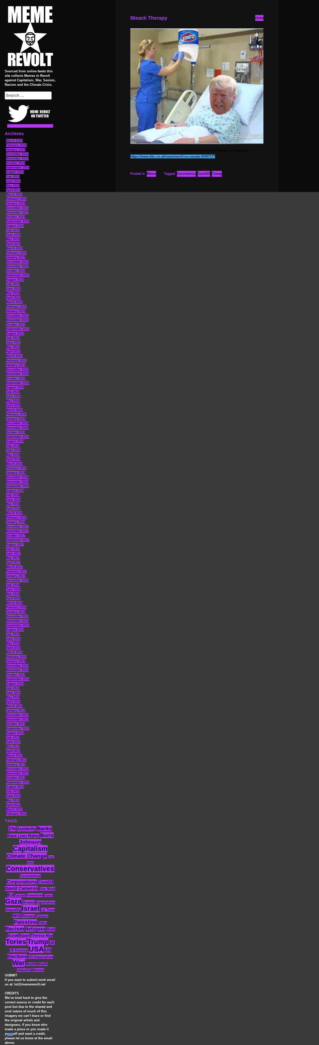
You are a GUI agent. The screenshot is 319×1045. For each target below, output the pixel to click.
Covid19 (46, 882)
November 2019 (17, 428)
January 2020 (15, 419)
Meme (151, 174)
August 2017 (15, 544)
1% (12, 828)
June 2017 (13, 553)
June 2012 (13, 796)
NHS (16, 916)
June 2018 (13, 499)
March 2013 (14, 755)
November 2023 (17, 212)
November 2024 (17, 158)
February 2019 (16, 468)
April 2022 (13, 297)
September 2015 (17, 625)
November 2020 (17, 374)
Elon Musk (47, 889)
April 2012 (13, 805)
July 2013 (13, 737)
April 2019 (13, 459)
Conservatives (30, 868)
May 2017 (13, 558)
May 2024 (13, 185)
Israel (31, 908)
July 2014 (13, 688)
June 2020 (13, 396)
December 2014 (17, 665)
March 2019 (14, 464)
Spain (25, 935)
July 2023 (13, 230)
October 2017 (15, 535)
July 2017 (13, 549)
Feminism (34, 895)
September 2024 (17, 167)
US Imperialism (40, 957)
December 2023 (17, 208)
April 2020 (13, 405)
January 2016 (15, 612)
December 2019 (17, 423)
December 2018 (17, 477)
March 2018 (14, 513)
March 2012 (14, 809)
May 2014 (13, 697)
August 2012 (15, 787)
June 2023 (13, 235)
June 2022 (13, 288)
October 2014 (15, 674)
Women (38, 970)
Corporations (22, 881)
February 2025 (16, 145)
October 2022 (15, 271)
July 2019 (13, 446)
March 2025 (14, 140)
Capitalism (30, 849)
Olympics (42, 916)
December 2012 (17, 769)
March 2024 (14, 194)
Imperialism (45, 902)
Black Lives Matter (23, 836)
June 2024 (13, 181)
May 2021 (13, 347)
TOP (10, 1034)
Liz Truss (48, 910)
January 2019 (15, 473)
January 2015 (15, 661)
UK (52, 943)
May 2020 (13, 401)
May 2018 (13, 504)
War (18, 963)
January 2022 (15, 311)
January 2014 (15, 710)
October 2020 (15, 378)
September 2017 (17, 540)
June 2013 (13, 742)
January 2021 (15, 365)
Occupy (28, 916)
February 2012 (16, 814)
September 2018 (17, 486)
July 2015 (13, 634)
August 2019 (15, 441)
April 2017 (13, 562)
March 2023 (14, 248)
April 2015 (13, 648)
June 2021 (13, 342)
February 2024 (16, 199)
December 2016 (17, 580)
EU (10, 895)
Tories (16, 942)
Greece (28, 902)
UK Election (18, 950)
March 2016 (14, 603)
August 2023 (15, 226)
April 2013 (13, 751)
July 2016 (13, 585)
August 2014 (15, 683)
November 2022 (17, 266)
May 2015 (13, 643)
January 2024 (15, 203)
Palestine (25, 922)
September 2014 (17, 679)
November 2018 (17, 481)
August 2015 (15, 630)
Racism (14, 929)
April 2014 (13, 701)
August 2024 (15, 172)
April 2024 (13, 190)
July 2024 (13, 176)
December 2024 (17, 154)
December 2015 (17, 616)
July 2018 (13, 495)
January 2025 (15, 149)
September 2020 (17, 383)
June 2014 (13, 692)
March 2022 (14, 302)
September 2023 (17, 221)
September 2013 (17, 728)
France (48, 895)
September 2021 (17, 329)
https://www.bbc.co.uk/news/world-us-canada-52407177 (172, 156)
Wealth (31, 964)
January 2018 (15, 522)
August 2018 (15, 490)
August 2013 (15, 733)
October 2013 (15, 724)
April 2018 (13, 508)
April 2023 (13, 244)
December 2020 (17, 369)
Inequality (13, 910)
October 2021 (15, 324)
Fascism (19, 895)
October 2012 (15, 778)
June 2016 (13, 589)
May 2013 (13, 746)
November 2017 (17, 531)
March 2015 (14, 652)
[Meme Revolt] (30, 37)
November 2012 (17, 773)
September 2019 (17, 437)
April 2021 (13, 351)
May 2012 (13, 800)
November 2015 (17, 621)
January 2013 (15, 764)
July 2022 (13, 284)
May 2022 (13, 293)
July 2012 (13, 791)
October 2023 (15, 217)
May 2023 (13, 239)
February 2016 (16, 607)
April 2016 (13, 598)
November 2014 (17, 670)
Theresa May (42, 935)
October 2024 (15, 163)
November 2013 (17, 719)
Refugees (35, 929)
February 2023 (16, 253)
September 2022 (17, 275)
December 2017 (17, 526)
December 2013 (17, 715)
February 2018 (16, 517)
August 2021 (15, 333)
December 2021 (17, 315)
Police (42, 923)
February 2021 (16, 360)
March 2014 (14, 706)
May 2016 (13, 594)
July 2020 (13, 392)
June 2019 (13, 450)
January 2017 (15, 576)
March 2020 (14, 410)
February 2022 (16, 306)
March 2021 (14, 356)
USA (36, 949)
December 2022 (17, 262)
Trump (37, 942)
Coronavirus (30, 876)
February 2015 (16, 657)
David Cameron (21, 888)
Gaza (13, 901)
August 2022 (15, 280)
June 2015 (13, 639)
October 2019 (15, 432)
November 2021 (17, 320)
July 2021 (13, 338)
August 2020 (15, 387)
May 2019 (13, 455)
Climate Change (26, 856)
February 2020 (16, 414)
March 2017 (14, 567)
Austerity (26, 828)
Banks (44, 828)
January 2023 (15, 257)
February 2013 (16, 760)
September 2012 (17, 782)
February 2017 (16, 571)
